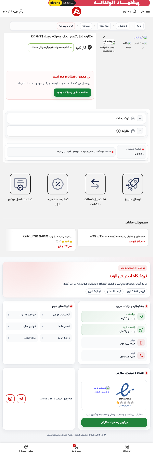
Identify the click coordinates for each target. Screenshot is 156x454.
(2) (56, 241)
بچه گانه (104, 26)
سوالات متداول (28, 314)
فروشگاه (122, 26)
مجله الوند (30, 338)
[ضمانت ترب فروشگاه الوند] (100, 395)
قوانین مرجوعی (61, 314)
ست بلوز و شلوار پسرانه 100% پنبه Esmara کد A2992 (117, 236)
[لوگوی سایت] (76, 11)
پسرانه (86, 26)
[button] (143, 38)
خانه (139, 26)
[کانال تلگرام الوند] (21, 398)
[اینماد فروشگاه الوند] (125, 395)
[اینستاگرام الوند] (10, 398)
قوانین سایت (29, 326)
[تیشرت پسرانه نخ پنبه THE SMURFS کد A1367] (40, 230)
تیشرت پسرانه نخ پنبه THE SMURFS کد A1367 (48, 236)
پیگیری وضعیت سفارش (114, 422)
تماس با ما (64, 326)
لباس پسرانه (66, 26)
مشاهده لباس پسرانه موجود (72, 92)
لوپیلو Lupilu (72, 151)
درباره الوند (64, 338)
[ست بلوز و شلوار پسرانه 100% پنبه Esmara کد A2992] (113, 230)
